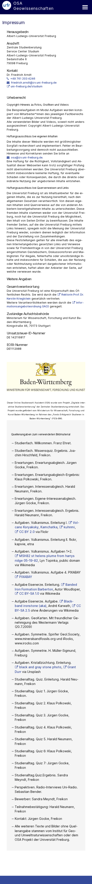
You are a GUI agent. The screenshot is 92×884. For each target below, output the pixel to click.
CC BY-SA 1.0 (29, 593)
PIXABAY (25, 577)
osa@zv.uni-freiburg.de (26, 157)
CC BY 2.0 (27, 532)
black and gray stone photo (40, 667)
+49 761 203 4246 (22, 78)
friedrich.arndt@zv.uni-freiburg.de (33, 82)
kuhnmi (69, 527)
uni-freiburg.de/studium (26, 86)
